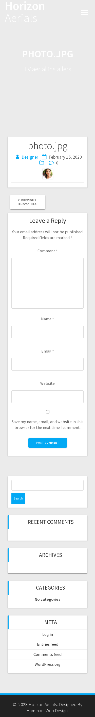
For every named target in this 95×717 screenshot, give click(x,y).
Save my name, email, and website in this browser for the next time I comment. (47, 424)
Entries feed (47, 644)
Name (47, 318)
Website (47, 383)
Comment (47, 250)
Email (47, 351)
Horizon (25, 12)
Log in (47, 634)
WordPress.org (48, 664)
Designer (30, 157)
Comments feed (47, 654)
